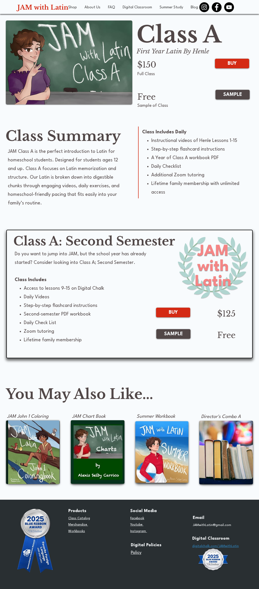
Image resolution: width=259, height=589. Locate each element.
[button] (72, 7)
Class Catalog (79, 518)
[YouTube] (229, 7)
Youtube (136, 524)
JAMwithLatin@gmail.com (212, 525)
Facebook (137, 518)
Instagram (138, 531)
